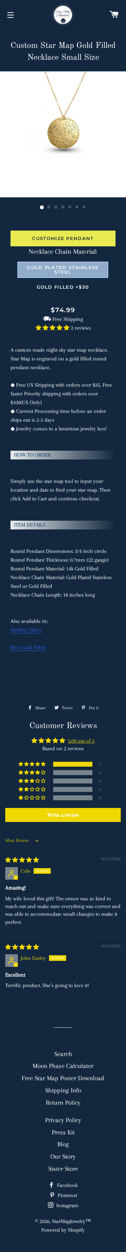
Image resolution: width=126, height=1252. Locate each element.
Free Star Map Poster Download (63, 1078)
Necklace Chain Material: (63, 251)
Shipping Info (63, 1090)
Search (63, 1053)
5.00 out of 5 (81, 741)
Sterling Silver (26, 630)
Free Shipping (67, 319)
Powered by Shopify (63, 1230)
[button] (53, 328)
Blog (63, 1144)
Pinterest (66, 1195)
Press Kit (63, 1132)
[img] (22, 860)
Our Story (63, 1156)
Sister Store (63, 1168)
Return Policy (63, 1102)
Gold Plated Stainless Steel (62, 270)
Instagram (66, 1205)
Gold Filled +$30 (63, 287)
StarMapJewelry (68, 1221)
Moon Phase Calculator (63, 1065)
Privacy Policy (63, 1120)
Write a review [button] (63, 815)
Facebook (67, 1185)
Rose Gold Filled (28, 647)
